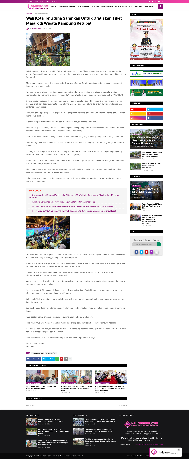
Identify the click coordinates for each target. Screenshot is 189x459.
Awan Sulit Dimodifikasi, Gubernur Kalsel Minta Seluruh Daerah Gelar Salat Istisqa (100, 420)
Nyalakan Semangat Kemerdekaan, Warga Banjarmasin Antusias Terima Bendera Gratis (76, 388)
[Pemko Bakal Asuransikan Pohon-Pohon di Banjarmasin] (135, 166)
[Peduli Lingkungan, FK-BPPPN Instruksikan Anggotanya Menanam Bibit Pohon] (31, 431)
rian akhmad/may (51, 353)
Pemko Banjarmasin (41, 14)
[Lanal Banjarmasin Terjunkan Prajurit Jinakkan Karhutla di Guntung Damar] (78, 431)
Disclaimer (29, 1)
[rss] (138, 114)
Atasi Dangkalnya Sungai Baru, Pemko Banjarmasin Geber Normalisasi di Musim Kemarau (100, 441)
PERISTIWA (95, 6)
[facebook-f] (155, 118)
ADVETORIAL (139, 6)
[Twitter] (141, 252)
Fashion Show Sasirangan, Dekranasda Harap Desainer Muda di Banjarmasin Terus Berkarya (152, 219)
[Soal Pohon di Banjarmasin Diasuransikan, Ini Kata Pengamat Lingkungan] (135, 155)
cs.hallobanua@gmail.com (153, 444)
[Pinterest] (61, 359)
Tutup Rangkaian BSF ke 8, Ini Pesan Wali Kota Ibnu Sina (152, 206)
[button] (160, 6)
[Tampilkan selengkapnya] (70, 359)
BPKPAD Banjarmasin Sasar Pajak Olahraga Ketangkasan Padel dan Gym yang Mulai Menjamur (74, 206)
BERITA (53, 6)
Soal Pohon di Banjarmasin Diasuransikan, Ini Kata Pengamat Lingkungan (152, 154)
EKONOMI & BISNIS (121, 6)
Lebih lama (122, 405)
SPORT (131, 6)
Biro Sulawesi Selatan (135, 456)
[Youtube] (146, 252)
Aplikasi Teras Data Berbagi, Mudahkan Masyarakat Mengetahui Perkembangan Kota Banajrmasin (53, 442)
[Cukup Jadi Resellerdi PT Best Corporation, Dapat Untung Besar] (31, 422)
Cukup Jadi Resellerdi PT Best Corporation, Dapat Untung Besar (50, 420)
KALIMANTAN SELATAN (67, 6)
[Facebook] (136, 252)
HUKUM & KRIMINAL (107, 6)
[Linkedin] (156, 252)
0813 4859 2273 (136, 444)
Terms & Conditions (51, 1)
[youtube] (138, 109)
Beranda (29, 14)
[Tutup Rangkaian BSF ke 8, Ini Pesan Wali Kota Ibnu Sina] (135, 206)
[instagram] (155, 1)
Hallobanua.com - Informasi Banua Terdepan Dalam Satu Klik (61, 456)
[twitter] (152, 1)
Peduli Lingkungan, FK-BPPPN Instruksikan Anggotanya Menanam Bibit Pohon (53, 431)
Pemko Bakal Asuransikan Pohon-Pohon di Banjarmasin (152, 166)
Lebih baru (31, 405)
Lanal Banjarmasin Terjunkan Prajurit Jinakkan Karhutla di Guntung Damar (99, 430)
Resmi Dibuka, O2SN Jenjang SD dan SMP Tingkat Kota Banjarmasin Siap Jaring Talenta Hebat (74, 211)
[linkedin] (162, 1)
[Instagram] (151, 252)
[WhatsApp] (57, 359)
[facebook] (149, 1)
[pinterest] (159, 1)
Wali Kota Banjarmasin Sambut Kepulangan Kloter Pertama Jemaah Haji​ (63, 202)
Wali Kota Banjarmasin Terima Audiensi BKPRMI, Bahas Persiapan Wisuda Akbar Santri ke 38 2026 (110, 388)
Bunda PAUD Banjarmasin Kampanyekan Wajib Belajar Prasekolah (41, 387)
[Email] (66, 359)
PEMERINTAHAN (83, 6)
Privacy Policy (39, 1)
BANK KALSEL (149, 6)
